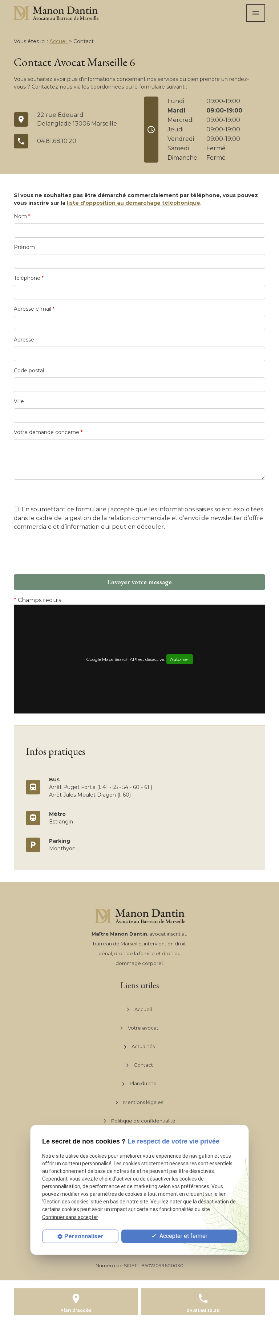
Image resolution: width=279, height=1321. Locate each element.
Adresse (24, 339)
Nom (22, 216)
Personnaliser (84, 1236)
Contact (143, 1065)
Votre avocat (143, 1028)
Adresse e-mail (34, 309)
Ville (19, 401)
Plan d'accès (76, 1310)
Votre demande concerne (48, 432)
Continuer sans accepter (70, 1217)
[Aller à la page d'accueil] (55, 13)
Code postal (29, 370)
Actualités (143, 1046)
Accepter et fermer (182, 1235)
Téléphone (29, 278)
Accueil (58, 41)
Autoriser (179, 659)
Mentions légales (143, 1102)
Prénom (24, 247)
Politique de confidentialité (143, 1121)
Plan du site (143, 1083)
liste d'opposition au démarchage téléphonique (133, 203)
